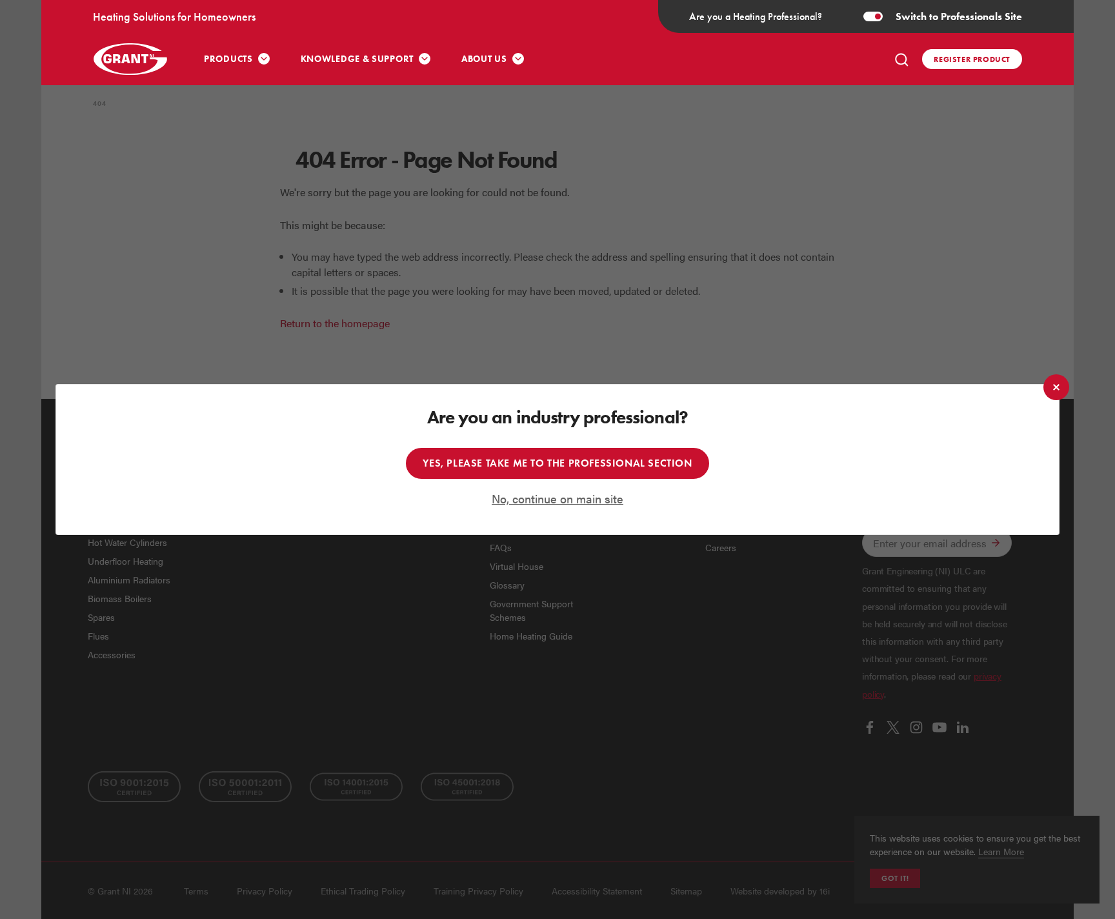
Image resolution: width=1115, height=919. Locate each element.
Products (228, 59)
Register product (972, 59)
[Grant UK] (131, 59)
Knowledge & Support (357, 59)
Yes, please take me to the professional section (557, 463)
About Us (484, 59)
